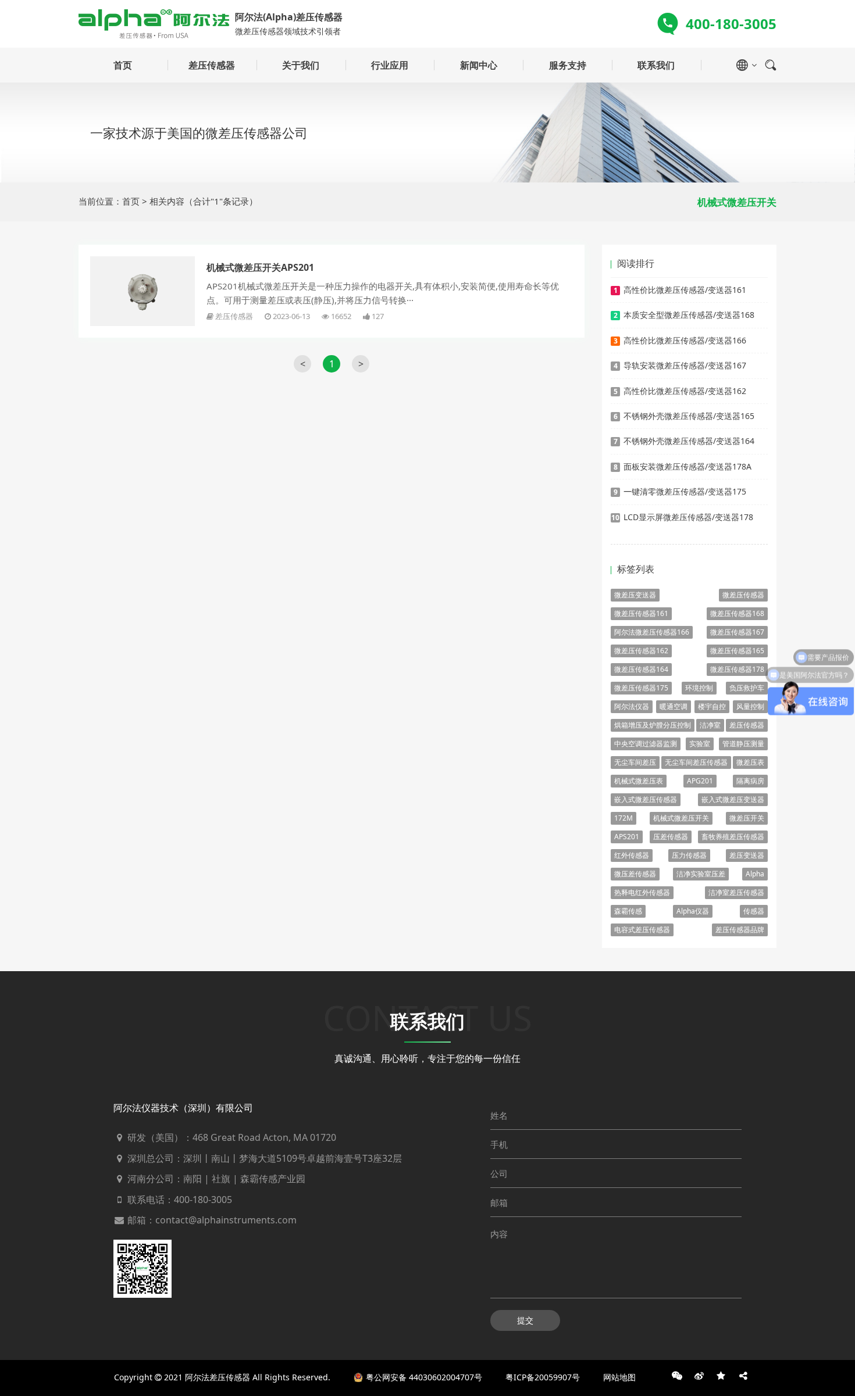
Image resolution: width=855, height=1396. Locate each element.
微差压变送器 (635, 595)
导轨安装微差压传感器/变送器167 (685, 365)
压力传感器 (689, 855)
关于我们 (300, 65)
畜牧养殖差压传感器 (732, 837)
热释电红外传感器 (642, 892)
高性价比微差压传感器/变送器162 (685, 390)
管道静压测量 (743, 744)
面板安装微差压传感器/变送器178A (687, 466)
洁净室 (710, 725)
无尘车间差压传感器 (696, 762)
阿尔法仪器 (631, 706)
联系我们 (656, 65)
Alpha (755, 874)
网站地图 (619, 1377)
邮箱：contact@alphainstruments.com (211, 1220)
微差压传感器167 (737, 632)
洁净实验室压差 (700, 874)
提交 (525, 1320)
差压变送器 (746, 855)
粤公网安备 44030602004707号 (424, 1377)
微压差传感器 (635, 874)
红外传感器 (631, 855)
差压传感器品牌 (739, 930)
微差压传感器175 (641, 688)
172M (623, 818)
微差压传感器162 (641, 651)
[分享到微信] (677, 1376)
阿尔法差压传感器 (217, 1377)
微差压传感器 (743, 595)
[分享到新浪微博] (699, 1376)
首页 (122, 65)
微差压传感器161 (641, 613)
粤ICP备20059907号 (542, 1377)
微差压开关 (746, 818)
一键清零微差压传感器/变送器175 (685, 491)
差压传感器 (211, 65)
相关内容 (166, 201)
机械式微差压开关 (681, 818)
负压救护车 (746, 688)
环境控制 (699, 688)
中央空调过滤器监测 (645, 744)
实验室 (699, 744)
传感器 (753, 911)
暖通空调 (673, 706)
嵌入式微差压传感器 (645, 799)
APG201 (700, 781)
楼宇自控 (712, 706)
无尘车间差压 (635, 762)
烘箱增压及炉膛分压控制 (652, 725)
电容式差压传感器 (642, 930)
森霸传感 (628, 911)
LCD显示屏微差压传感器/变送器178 (688, 516)
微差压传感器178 (737, 669)
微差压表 (750, 762)
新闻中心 (478, 65)
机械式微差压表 (638, 781)
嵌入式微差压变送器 (732, 799)
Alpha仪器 (692, 911)
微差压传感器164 (641, 669)
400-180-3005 (203, 1199)
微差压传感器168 (737, 613)
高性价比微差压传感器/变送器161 (685, 289)
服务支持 (567, 65)
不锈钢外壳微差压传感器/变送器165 (689, 415)
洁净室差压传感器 (736, 892)
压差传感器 (670, 837)
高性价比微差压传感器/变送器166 (685, 340)
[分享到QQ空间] (721, 1376)
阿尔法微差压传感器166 (651, 632)
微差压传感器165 (737, 651)
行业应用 (389, 65)
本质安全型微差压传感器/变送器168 (689, 314)
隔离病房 (750, 781)
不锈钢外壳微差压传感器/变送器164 (689, 440)
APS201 (626, 837)
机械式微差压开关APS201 (260, 267)
